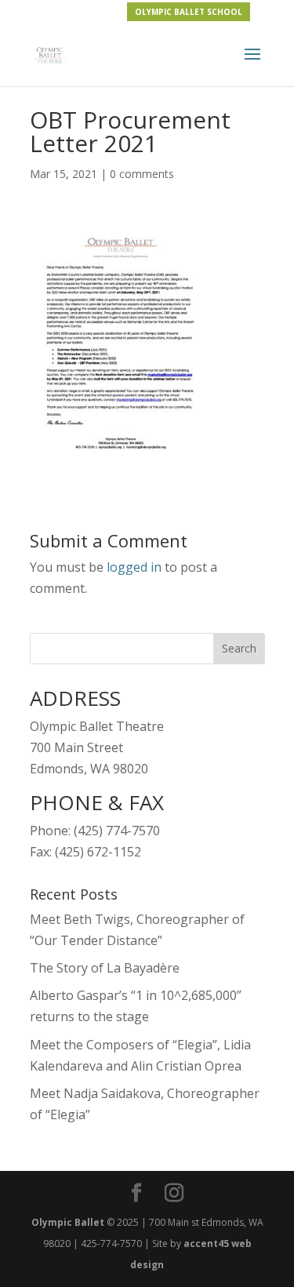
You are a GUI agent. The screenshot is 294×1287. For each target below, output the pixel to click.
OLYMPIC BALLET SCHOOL (188, 11)
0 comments (142, 173)
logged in (134, 567)
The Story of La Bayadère (105, 967)
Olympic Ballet (67, 1222)
